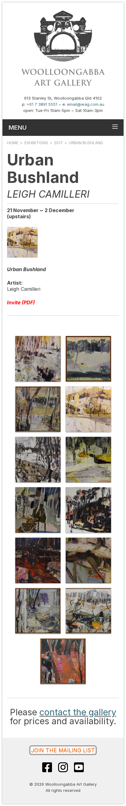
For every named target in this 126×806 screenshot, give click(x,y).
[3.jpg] (38, 409)
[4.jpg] (88, 409)
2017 (58, 142)
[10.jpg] (88, 560)
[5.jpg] (38, 459)
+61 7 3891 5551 (42, 104)
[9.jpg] (38, 560)
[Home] (63, 85)
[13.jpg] (63, 661)
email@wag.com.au (85, 104)
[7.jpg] (38, 510)
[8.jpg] (88, 510)
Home (12, 142)
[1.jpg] (38, 358)
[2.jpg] (88, 358)
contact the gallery (77, 712)
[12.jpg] (88, 611)
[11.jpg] (38, 611)
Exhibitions (36, 142)
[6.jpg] (88, 459)
